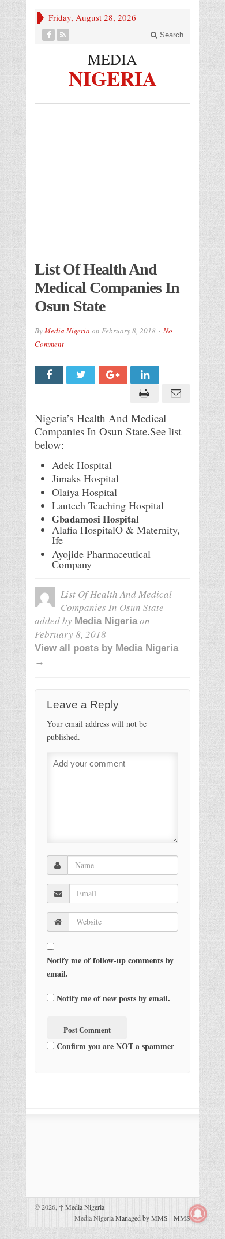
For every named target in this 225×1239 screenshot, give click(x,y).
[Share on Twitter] (82, 375)
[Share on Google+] (114, 375)
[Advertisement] (112, 188)
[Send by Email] (174, 393)
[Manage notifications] (198, 1213)
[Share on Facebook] (50, 375)
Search (170, 35)
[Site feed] (63, 35)
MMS (182, 1217)
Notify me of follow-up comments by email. (110, 966)
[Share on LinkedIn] (146, 375)
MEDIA (112, 59)
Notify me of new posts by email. (113, 998)
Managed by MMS (141, 1217)
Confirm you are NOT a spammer (114, 1046)
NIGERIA (113, 76)
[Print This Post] (142, 393)
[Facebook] (49, 35)
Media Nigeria (67, 330)
